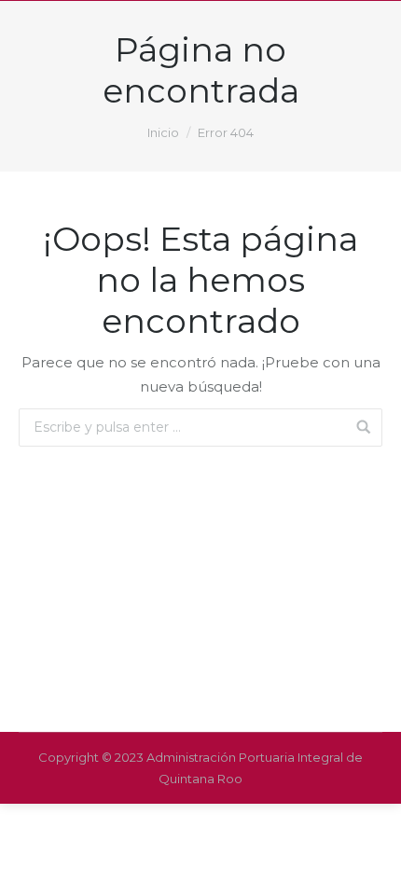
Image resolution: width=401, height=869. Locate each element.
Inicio (163, 132)
